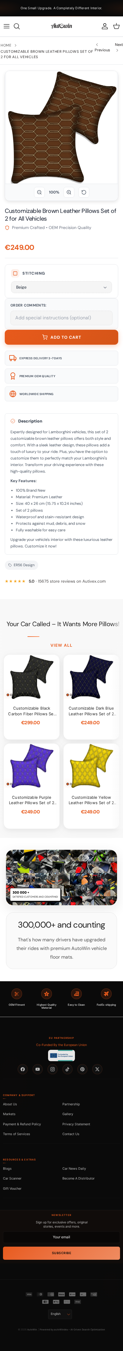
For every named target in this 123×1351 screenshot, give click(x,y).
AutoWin (32, 1329)
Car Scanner (12, 1178)
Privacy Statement (76, 1124)
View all (61, 645)
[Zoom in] (69, 192)
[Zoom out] (39, 192)
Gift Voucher (12, 1188)
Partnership (71, 1104)
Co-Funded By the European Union (61, 1045)
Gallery (67, 1114)
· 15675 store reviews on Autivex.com (67, 581)
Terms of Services (16, 1134)
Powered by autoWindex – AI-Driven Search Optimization (72, 1329)
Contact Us (70, 1134)
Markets (9, 1114)
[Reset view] (84, 192)
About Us (10, 1104)
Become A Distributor (78, 1178)
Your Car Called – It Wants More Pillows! (63, 624)
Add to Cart (65, 337)
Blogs (7, 1168)
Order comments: (28, 305)
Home (6, 45)
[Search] (19, 26)
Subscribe (61, 1253)
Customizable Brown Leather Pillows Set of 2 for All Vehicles (47, 54)
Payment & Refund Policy (22, 1124)
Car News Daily (74, 1168)
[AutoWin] (61, 26)
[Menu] (6, 26)
